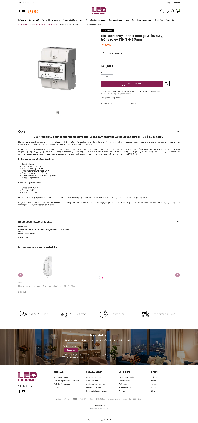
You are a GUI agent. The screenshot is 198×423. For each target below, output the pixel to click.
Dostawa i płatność (93, 377)
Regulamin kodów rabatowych (98, 391)
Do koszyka (44, 296)
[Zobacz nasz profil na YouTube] (23, 11)
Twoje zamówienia (126, 377)
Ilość (102, 73)
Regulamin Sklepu (61, 377)
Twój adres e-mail (69, 346)
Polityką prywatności (77, 357)
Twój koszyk (124, 384)
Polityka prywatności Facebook (66, 381)
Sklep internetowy (98, 420)
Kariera (154, 381)
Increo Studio (102, 409)
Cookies (57, 387)
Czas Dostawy (92, 381)
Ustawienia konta (125, 381)
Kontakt (154, 384)
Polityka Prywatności (62, 384)
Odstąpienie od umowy (95, 384)
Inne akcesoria (52, 24)
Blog (153, 391)
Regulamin (76, 355)
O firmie (154, 377)
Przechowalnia (125, 387)
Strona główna (23, 24)
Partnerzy (155, 387)
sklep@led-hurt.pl (28, 2)
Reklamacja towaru (93, 387)
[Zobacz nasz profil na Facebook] (19, 11)
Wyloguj (122, 391)
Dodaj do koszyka (134, 84)
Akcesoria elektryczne (37, 24)
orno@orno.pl (23, 237)
